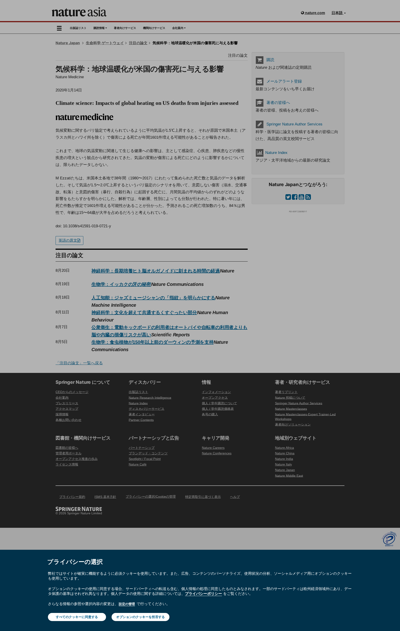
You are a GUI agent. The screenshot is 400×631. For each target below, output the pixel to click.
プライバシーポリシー (203, 593)
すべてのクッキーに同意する (77, 617)
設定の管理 (127, 604)
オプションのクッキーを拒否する (140, 617)
